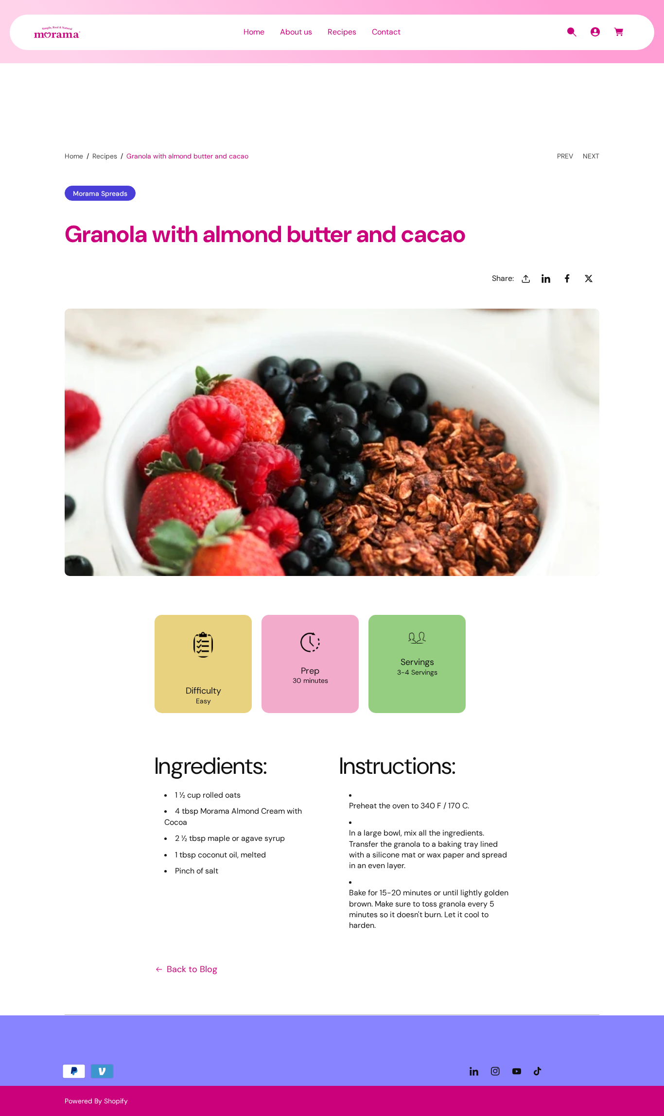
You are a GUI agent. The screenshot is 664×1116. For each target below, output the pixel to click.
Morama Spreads (100, 193)
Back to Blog (192, 969)
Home (74, 156)
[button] (571, 32)
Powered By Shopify (96, 1101)
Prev (565, 156)
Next (591, 156)
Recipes (104, 156)
